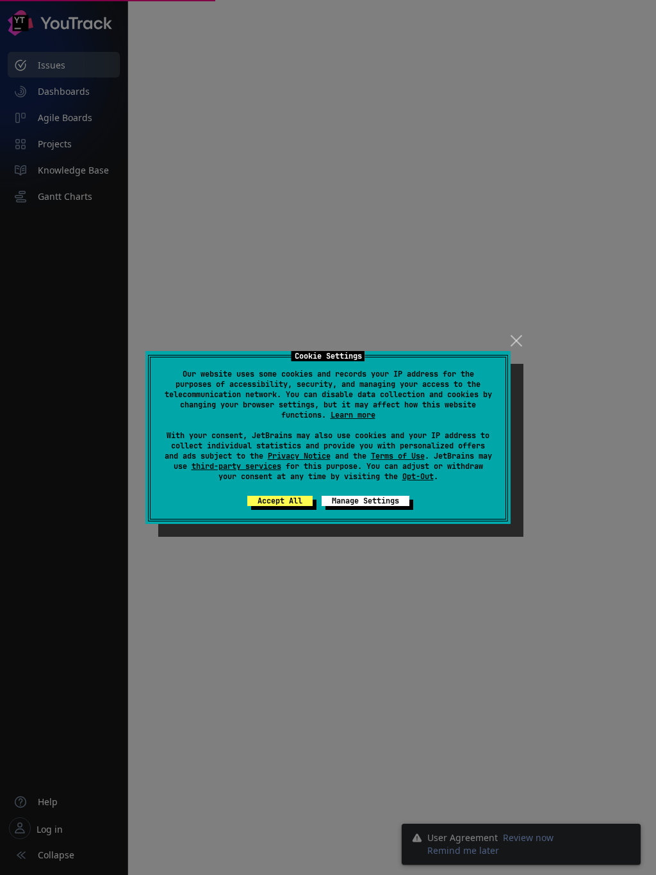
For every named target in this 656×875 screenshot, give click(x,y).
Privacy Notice (299, 456)
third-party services (236, 466)
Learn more (353, 415)
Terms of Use (398, 456)
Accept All (280, 501)
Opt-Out (418, 476)
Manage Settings (365, 501)
